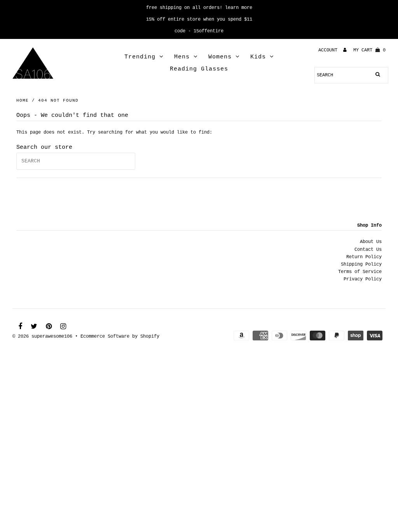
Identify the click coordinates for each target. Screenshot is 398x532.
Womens (220, 57)
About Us (371, 242)
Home (22, 100)
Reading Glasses (199, 69)
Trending (139, 57)
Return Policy (364, 257)
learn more (238, 8)
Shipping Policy (361, 264)
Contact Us (368, 249)
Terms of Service (360, 272)
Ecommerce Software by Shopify (119, 336)
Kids (258, 57)
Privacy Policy (363, 279)
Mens (182, 57)
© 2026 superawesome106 (42, 336)
